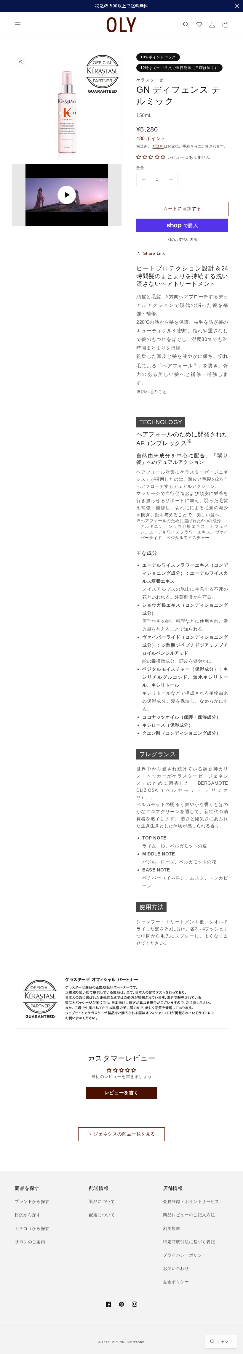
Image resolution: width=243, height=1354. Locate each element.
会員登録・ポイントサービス (191, 1201)
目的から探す (28, 1214)
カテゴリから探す (32, 1228)
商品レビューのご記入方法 (189, 1214)
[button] (17, 24)
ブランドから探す (32, 1201)
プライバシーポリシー (184, 1255)
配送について (102, 1214)
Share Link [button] (154, 253)
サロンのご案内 (30, 1241)
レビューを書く (121, 1092)
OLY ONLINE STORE (128, 1342)
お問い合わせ (176, 1268)
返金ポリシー (176, 1281)
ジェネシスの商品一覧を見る (124, 1133)
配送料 (158, 146)
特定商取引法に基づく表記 (189, 1241)
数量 (140, 168)
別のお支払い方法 (182, 240)
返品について (102, 1201)
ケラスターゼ (150, 80)
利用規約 (171, 1228)
